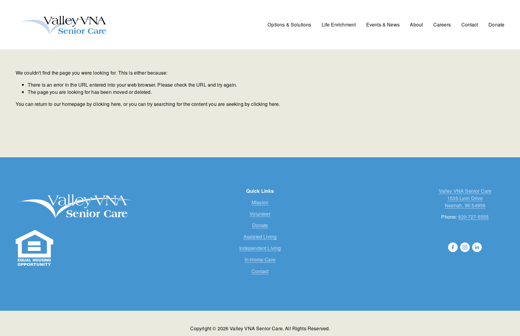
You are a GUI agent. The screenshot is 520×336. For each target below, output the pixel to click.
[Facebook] (453, 247)
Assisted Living (260, 236)
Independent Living (260, 248)
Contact (469, 24)
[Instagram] (465, 247)
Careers (442, 24)
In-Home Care (260, 259)
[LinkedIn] (477, 247)
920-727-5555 (473, 216)
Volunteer (259, 213)
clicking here (107, 103)
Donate (496, 24)
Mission (260, 202)
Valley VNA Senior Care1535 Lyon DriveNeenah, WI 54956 (465, 198)
